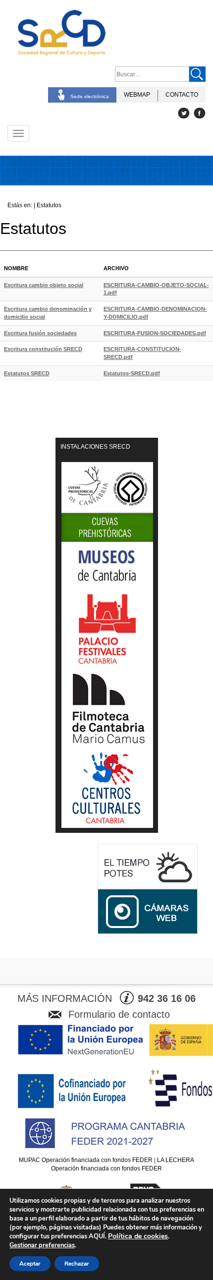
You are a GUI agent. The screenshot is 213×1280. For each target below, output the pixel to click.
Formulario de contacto (119, 1014)
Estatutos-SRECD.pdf (132, 373)
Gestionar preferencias (42, 1245)
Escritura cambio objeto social (43, 285)
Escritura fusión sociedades (40, 333)
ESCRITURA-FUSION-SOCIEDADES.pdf (155, 333)
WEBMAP (137, 94)
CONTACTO (181, 94)
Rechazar (76, 1264)
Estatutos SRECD (27, 373)
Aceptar (30, 1264)
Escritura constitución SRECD (43, 349)
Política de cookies (138, 1236)
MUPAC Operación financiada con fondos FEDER (86, 1160)
